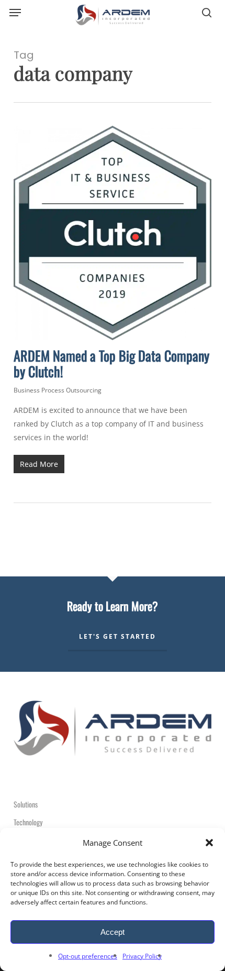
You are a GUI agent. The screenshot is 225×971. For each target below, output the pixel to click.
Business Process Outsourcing (58, 390)
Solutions (26, 804)
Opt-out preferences (87, 956)
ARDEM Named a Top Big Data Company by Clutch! (111, 363)
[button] (209, 842)
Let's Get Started (117, 636)
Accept (112, 932)
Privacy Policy (142, 956)
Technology (28, 821)
